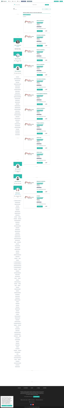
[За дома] (19, 259)
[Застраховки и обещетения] (17, 90)
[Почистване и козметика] (17, 322)
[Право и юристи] (17, 117)
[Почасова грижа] (17, 320)
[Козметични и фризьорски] (17, 282)
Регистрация (56, 1)
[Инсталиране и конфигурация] (18, 273)
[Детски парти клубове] (18, 246)
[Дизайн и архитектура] (18, 81)
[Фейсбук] (31, 404)
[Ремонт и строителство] (17, 119)
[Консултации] (16, 284)
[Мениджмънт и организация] (17, 293)
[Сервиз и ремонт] (17, 331)
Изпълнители (14, 1)
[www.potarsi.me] (4, 1)
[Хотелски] (16, 360)
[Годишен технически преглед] (18, 239)
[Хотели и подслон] (17, 133)
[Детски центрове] (17, 248)
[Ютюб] (33, 404)
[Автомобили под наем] (18, 203)
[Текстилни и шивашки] (18, 340)
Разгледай (40, 45)
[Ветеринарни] (16, 219)
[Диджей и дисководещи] (17, 250)
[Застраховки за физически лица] (18, 266)
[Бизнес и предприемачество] (18, 79)
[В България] (16, 217)
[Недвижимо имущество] (17, 106)
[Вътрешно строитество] (17, 237)
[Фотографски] (16, 351)
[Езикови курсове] (17, 257)
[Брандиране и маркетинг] (17, 214)
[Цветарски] (19, 360)
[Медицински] (18, 291)
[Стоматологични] (17, 338)
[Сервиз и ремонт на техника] (17, 333)
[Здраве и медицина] (18, 92)
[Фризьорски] (20, 351)
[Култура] (15, 286)
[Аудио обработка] (17, 208)
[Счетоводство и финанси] (17, 128)
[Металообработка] (17, 295)
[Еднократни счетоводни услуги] (18, 255)
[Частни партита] (17, 365)
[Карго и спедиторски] (18, 277)
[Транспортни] (18, 342)
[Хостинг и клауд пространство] (18, 358)
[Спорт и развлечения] (18, 126)
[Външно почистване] (18, 230)
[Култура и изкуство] (17, 101)
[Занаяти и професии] (18, 88)
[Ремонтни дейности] (18, 329)
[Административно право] (17, 205)
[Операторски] (18, 306)
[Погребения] (18, 315)
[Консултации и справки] (18, 99)
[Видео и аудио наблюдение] (17, 221)
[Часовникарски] (17, 362)
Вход (61, 1)
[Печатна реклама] (17, 313)
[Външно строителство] (18, 232)
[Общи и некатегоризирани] (17, 110)
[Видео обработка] (17, 223)
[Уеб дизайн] (18, 347)
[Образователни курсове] (17, 300)
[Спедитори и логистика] (17, 124)
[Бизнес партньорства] (18, 212)
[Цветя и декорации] (18, 135)
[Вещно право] (20, 219)
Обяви (10, 1)
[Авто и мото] (18, 77)
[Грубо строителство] (18, 241)
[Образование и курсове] (18, 108)
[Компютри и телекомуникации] (18, 97)
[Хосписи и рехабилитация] (17, 356)
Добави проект (29, 1)
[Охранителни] (18, 311)
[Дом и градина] (18, 83)
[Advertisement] (18, 25)
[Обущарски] (18, 302)
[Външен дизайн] (17, 228)
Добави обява (23, 1)
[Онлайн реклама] (17, 304)
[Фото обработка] (17, 349)
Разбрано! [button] (7, 405)
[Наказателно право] (17, 297)
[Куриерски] (19, 286)
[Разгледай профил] (18, 55)
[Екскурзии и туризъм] (18, 86)
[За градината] (16, 259)
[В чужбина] (19, 217)
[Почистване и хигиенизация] (17, 115)
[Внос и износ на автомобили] (18, 226)
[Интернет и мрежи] (17, 275)
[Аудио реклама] (17, 210)
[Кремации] (20, 284)
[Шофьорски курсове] (18, 367)
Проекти (19, 1)
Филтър (16, 9)
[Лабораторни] (18, 288)
